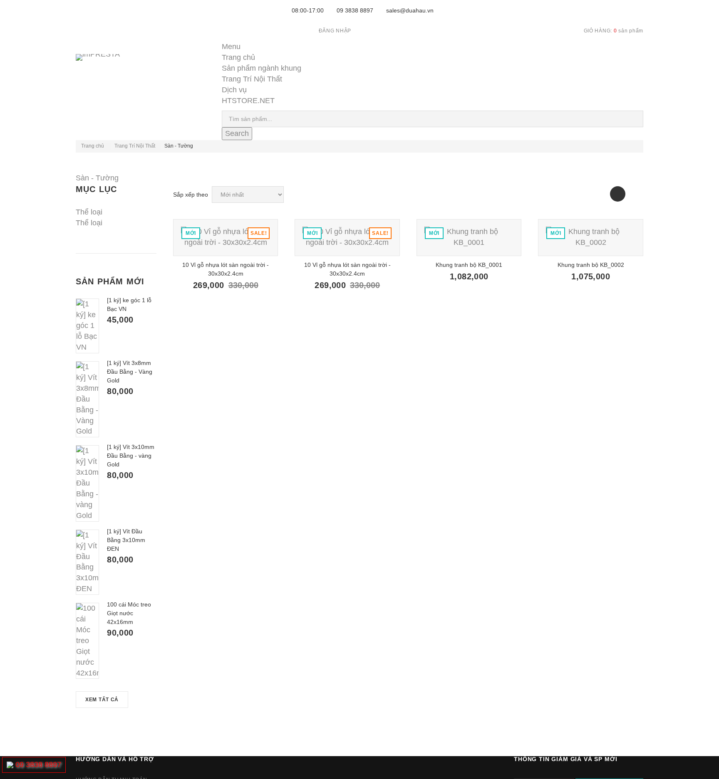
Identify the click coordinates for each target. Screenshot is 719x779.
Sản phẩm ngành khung (261, 68)
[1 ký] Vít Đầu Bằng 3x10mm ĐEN (126, 540)
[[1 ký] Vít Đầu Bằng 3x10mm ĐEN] (87, 562)
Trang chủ (238, 57)
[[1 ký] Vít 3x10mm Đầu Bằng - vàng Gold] (87, 483)
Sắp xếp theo (190, 194)
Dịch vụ (234, 90)
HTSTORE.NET (248, 100)
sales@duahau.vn (410, 10)
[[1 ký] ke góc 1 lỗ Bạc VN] (87, 325)
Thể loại (89, 223)
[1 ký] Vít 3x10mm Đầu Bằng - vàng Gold (130, 456)
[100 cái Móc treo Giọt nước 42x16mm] (87, 641)
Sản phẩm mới (110, 281)
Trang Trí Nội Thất (252, 79)
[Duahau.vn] (109, 66)
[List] (635, 194)
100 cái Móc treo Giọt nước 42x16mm (129, 613)
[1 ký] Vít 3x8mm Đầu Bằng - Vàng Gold (129, 372)
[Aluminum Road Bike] (226, 237)
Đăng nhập (335, 31)
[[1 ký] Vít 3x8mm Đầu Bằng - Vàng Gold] (87, 399)
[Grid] (617, 194)
